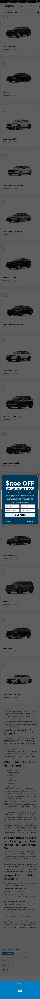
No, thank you (31, 521)
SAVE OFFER (20, 515)
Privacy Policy (8, 521)
